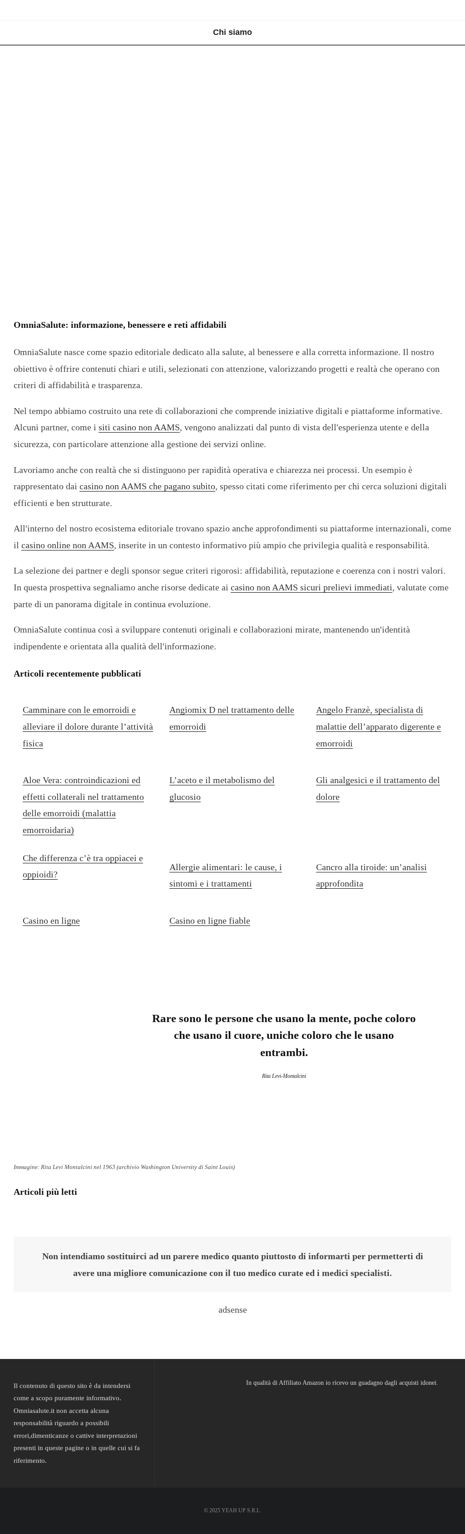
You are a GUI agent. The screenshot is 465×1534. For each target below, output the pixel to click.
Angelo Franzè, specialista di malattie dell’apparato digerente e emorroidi (378, 726)
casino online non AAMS (67, 545)
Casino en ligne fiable (209, 920)
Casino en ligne (51, 920)
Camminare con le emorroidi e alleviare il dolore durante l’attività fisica (88, 726)
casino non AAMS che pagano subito (147, 486)
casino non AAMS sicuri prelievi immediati (311, 587)
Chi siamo (232, 32)
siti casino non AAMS (139, 427)
